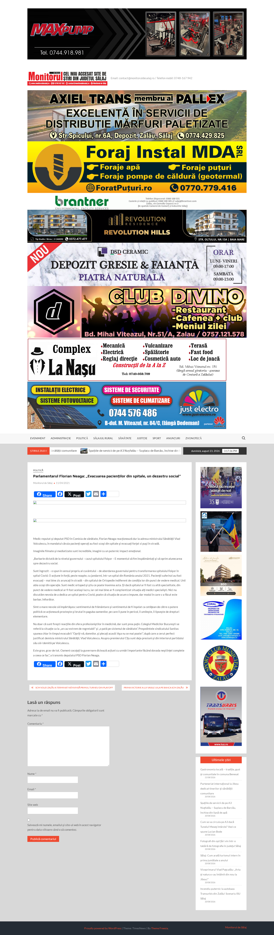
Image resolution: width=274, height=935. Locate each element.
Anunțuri (173, 438)
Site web (32, 804)
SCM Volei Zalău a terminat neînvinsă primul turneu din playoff (74, 687)
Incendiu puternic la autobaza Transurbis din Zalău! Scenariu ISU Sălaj (220, 893)
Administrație (61, 438)
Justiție (142, 438)
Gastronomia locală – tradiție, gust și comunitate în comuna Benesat (220, 772)
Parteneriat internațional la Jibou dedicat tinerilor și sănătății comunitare (219, 788)
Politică (82, 438)
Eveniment (37, 438)
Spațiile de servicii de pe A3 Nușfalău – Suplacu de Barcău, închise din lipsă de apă (95, 450)
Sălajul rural (103, 438)
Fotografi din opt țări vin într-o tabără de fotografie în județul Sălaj (220, 843)
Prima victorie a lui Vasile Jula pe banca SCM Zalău (154, 687)
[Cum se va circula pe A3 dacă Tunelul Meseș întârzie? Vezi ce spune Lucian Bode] (155, 450)
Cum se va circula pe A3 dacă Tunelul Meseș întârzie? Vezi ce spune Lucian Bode (218, 826)
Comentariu (35, 723)
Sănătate (124, 438)
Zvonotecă (193, 438)
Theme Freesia (159, 928)
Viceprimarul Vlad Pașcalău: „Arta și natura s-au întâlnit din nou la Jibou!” (220, 874)
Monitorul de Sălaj (42, 482)
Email (31, 789)
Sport (157, 438)
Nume (31, 773)
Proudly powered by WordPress (102, 928)
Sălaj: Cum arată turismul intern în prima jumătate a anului (220, 858)
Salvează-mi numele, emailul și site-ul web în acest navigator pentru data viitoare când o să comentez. (64, 827)
